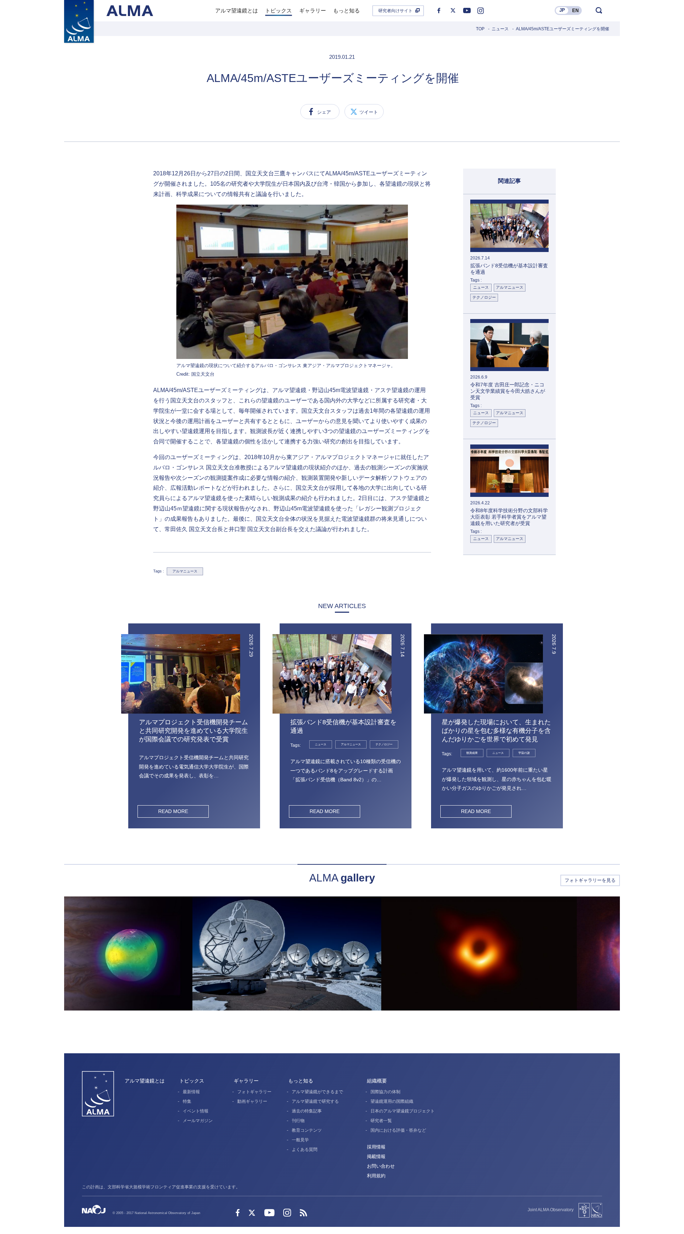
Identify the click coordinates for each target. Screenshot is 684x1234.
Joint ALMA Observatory (551, 1209)
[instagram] (480, 10)
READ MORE (173, 811)
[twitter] (452, 10)
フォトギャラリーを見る (590, 880)
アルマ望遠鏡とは (145, 1080)
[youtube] (466, 10)
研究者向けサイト (395, 10)
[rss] (303, 1213)
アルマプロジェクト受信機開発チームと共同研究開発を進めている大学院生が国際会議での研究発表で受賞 (193, 731)
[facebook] (439, 10)
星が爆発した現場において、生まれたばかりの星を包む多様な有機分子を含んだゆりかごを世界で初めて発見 (496, 731)
